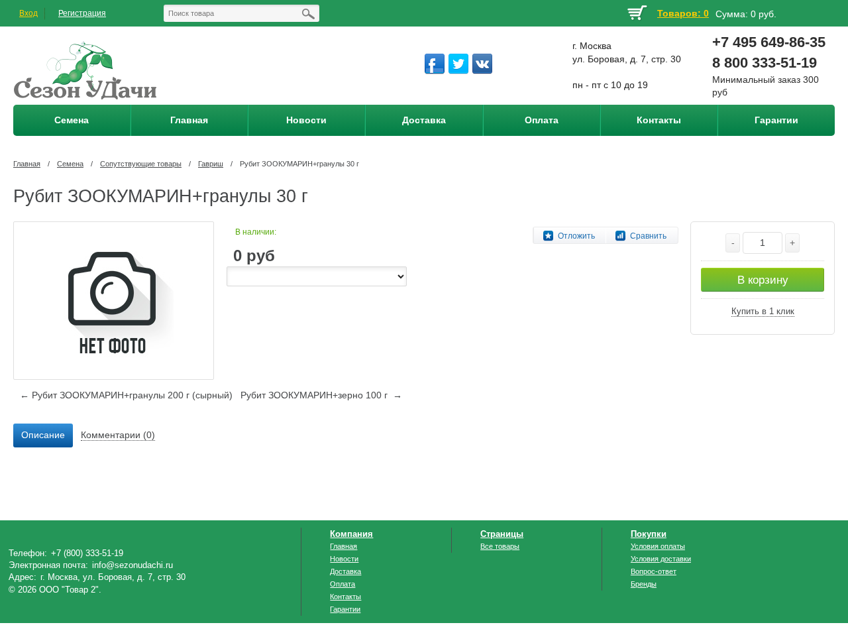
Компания (351, 534)
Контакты (345, 597)
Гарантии (345, 609)
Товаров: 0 (683, 13)
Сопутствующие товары (141, 164)
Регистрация (82, 13)
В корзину (762, 280)
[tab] (43, 435)
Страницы (501, 534)
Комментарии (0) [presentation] (118, 435)
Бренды (644, 584)
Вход (28, 13)
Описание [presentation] (43, 435)
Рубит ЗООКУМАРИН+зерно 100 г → (321, 395)
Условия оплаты (658, 546)
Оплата (342, 584)
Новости (344, 559)
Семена (70, 164)
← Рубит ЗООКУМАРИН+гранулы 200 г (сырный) (126, 395)
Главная (26, 164)
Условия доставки (661, 559)
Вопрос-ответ (653, 571)
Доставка (345, 571)
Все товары (499, 546)
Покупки (648, 534)
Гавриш (210, 164)
